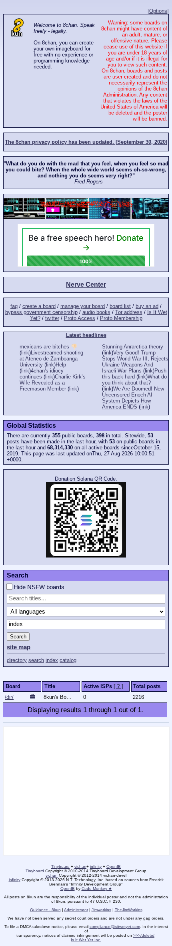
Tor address (128, 312)
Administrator (76, 910)
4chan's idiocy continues (42, 374)
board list (120, 306)
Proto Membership (121, 318)
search (36, 660)
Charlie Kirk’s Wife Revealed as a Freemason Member (53, 383)
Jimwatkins (101, 910)
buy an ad (147, 306)
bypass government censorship (41, 312)
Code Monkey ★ (97, 888)
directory (17, 660)
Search (18, 637)
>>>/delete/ (143, 935)
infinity (96, 866)
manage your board (82, 306)
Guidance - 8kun (45, 910)
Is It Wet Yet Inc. (86, 940)
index (52, 660)
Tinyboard (60, 866)
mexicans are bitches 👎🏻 (49, 347)
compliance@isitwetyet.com (115, 926)
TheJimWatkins (128, 910)
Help (61, 365)
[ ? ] (118, 686)
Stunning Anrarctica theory (132, 347)
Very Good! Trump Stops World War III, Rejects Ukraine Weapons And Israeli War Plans (135, 362)
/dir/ (9, 697)
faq (14, 306)
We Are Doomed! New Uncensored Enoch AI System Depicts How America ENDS (133, 398)
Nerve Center (86, 284)
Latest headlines (86, 335)
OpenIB (113, 866)
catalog (68, 660)
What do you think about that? (134, 380)
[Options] (158, 11)
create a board (39, 306)
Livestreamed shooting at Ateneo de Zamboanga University (51, 359)
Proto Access (79, 318)
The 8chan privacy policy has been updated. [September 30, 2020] (86, 142)
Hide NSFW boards (38, 587)
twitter (52, 318)
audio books (96, 312)
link (25, 353)
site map (18, 647)
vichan (80, 866)
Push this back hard (134, 374)
